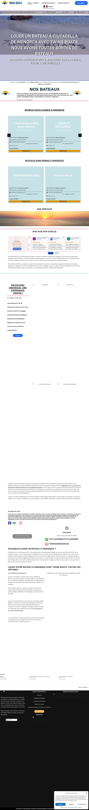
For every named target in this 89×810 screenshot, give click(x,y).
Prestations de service (48, 3)
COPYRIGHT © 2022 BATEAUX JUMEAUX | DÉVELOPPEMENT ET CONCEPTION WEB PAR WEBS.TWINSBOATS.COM (44, 808)
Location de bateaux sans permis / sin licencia (39, 676)
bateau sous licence (23, 137)
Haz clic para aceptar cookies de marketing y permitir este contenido (22, 536)
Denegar (71, 804)
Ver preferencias (82, 804)
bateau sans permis (23, 188)
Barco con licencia (60, 137)
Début (30, 3)
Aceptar (60, 804)
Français (49, 6)
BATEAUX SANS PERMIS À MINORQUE (44, 160)
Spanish (10, 719)
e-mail (66, 12)
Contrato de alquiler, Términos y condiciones (39, 707)
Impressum (80, 807)
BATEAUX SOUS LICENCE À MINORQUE (44, 110)
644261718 (59, 539)
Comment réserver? (63, 3)
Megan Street (36, 238)
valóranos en (16, 248)
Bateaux (35, 3)
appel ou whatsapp (51, 12)
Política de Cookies (39, 704)
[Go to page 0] (50, 253)
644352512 (74, 539)
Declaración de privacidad (72, 807)
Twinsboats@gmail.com (59, 544)
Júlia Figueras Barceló (55, 238)
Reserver (2, 676)
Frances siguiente (83, 687)
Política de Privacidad (39, 698)
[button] (86, 793)
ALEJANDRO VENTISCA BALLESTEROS (76, 238)
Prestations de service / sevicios (66, 676)
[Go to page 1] (56, 253)
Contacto (39, 695)
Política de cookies (63, 807)
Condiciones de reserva (39, 701)
